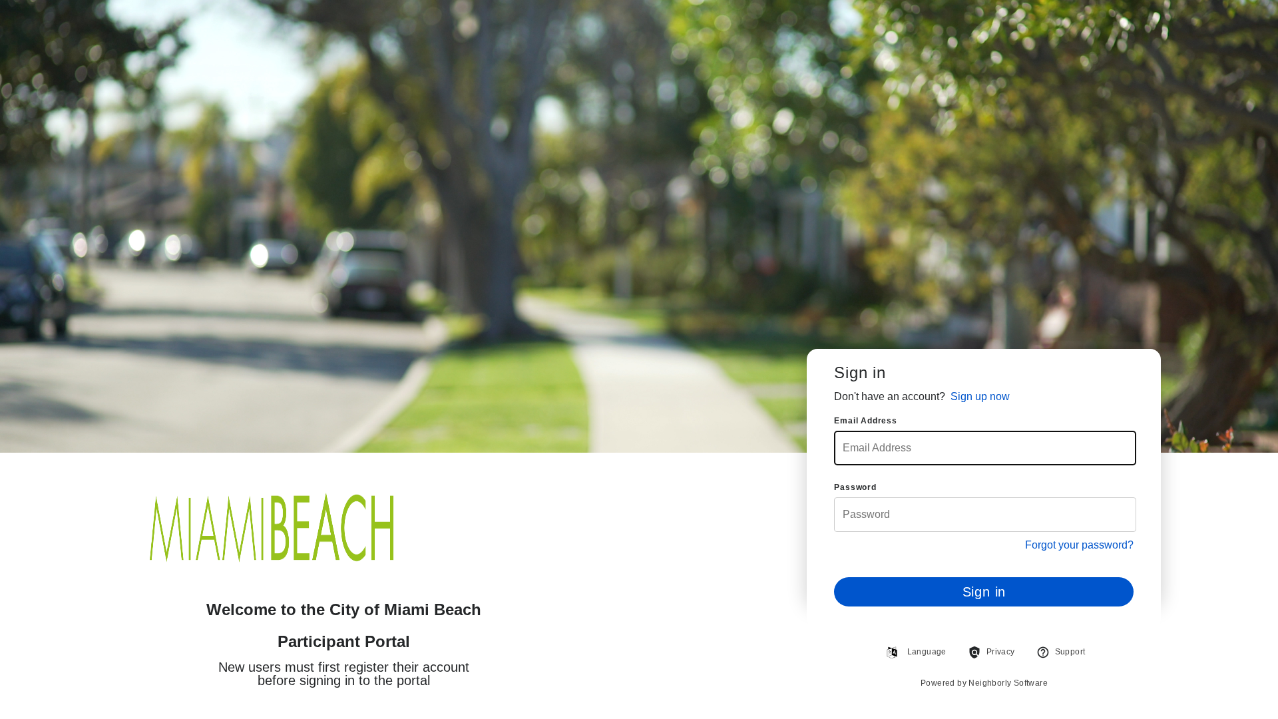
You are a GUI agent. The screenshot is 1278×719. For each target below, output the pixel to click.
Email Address (865, 420)
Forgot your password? (1079, 545)
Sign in (984, 592)
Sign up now (980, 396)
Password (855, 487)
